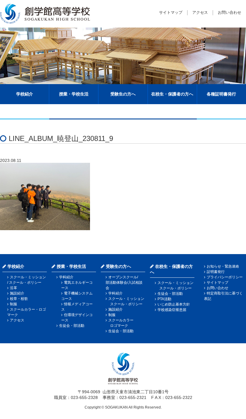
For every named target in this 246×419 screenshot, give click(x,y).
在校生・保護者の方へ (172, 94)
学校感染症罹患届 (172, 310)
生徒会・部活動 (71, 326)
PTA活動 (164, 299)
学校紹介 (24, 94)
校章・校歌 (19, 299)
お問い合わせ (229, 12)
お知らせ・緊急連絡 (223, 266)
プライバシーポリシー (225, 277)
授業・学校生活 (73, 94)
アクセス (200, 12)
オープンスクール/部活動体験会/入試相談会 (124, 282)
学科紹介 (66, 277)
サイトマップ (170, 12)
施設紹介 (17, 293)
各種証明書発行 (221, 94)
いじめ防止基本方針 (174, 304)
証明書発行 (216, 272)
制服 (13, 304)
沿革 (13, 288)
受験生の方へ (123, 94)
